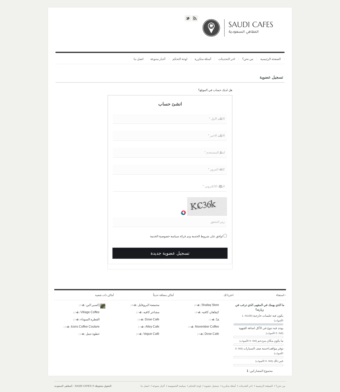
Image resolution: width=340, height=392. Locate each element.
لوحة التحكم (179, 59)
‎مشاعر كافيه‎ (148, 312)
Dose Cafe (149, 319)
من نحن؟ (247, 59)
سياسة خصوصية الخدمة (164, 236)
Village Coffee (86, 312)
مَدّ (214, 319)
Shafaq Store (207, 305)
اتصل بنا (138, 59)
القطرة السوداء (86, 319)
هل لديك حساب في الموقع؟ (215, 90)
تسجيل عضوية (211, 386)
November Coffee (204, 326)
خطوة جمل (89, 334)
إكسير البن (89, 305)
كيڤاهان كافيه (207, 312)
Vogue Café (148, 334)
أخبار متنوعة (157, 59)
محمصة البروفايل (145, 305)
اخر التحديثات (226, 59)
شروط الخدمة (200, 236)
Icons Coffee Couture (82, 326)
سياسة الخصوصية (177, 386)
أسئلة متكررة (203, 59)
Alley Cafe (149, 326)
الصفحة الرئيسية (270, 59)
